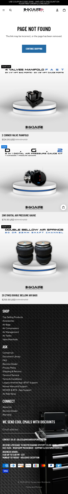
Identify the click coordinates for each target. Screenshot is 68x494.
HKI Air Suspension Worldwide (37, 482)
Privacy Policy (9, 367)
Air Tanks (7, 335)
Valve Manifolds (10, 339)
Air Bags (6, 324)
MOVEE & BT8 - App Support (17, 390)
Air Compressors (11, 328)
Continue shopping (34, 48)
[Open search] (10, 10)
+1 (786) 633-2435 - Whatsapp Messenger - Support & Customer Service (33, 446)
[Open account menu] (57, 10)
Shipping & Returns (12, 371)
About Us (7, 407)
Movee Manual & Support (15, 386)
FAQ (5, 360)
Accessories (8, 320)
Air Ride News (9, 393)
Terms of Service (11, 375)
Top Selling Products (13, 317)
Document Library (11, 356)
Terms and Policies (34, 487)
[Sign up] (62, 430)
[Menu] (3, 10)
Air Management (11, 332)
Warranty (7, 414)
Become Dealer (10, 364)
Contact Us (8, 352)
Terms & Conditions (12, 379)
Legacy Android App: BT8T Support (20, 382)
